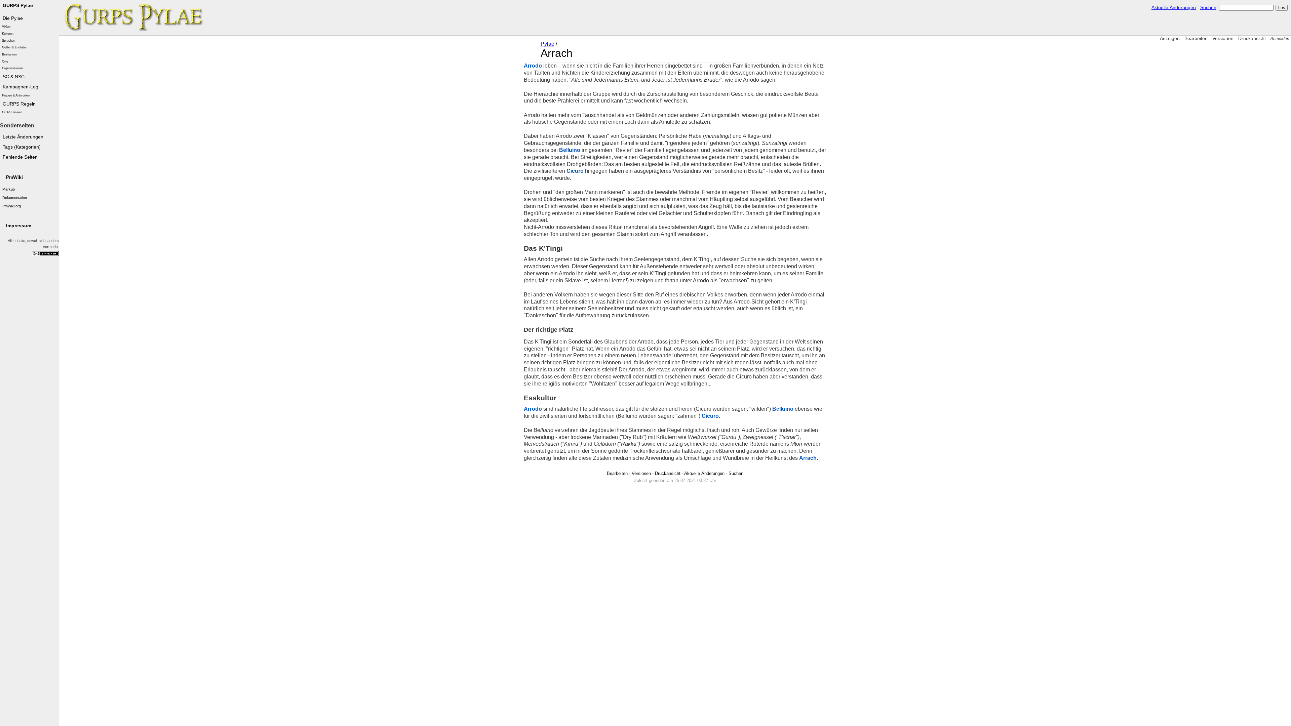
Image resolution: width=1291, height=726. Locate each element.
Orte (5, 61)
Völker (6, 26)
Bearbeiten (1196, 38)
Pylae (547, 44)
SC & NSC (14, 76)
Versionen (1223, 38)
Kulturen (7, 33)
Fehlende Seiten (20, 157)
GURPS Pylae (18, 5)
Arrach (808, 458)
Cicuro (575, 171)
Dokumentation (14, 198)
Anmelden (1279, 38)
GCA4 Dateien (12, 112)
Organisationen (12, 68)
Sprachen (8, 40)
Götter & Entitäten (14, 47)
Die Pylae (13, 18)
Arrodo (533, 66)
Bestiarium (9, 54)
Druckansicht (1252, 38)
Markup (8, 189)
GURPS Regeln (19, 104)
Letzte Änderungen (23, 136)
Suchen (1208, 7)
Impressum (18, 225)
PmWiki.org (11, 206)
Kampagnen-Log (20, 86)
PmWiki (14, 177)
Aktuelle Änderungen (1173, 7)
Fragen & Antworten (16, 95)
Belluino (569, 150)
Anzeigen (1170, 38)
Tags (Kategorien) (22, 147)
